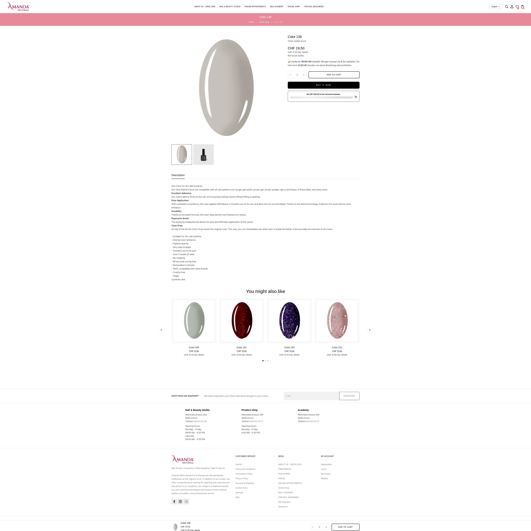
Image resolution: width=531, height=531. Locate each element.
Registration (326, 464)
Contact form (241, 488)
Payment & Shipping (244, 483)
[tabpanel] (182, 154)
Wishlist (324, 478)
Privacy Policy (241, 478)
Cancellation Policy (244, 474)
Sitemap (239, 492)
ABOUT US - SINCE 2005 (289, 464)
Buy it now (323, 85)
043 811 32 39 (200, 421)
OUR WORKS (284, 474)
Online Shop (283, 488)
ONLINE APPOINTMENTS (290, 483)
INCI (237, 497)
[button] (263, 360)
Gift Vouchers (284, 502)
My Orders (326, 474)
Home (251, 22)
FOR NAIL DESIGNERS (288, 497)
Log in (323, 469)
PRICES (281, 478)
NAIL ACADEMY (285, 492)
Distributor (283, 506)
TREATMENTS (284, 469)
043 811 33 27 (256, 421)
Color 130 (289, 347)
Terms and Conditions (245, 469)
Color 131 (242, 347)
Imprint (238, 464)
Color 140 (194, 347)
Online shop (264, 22)
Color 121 (337, 347)
